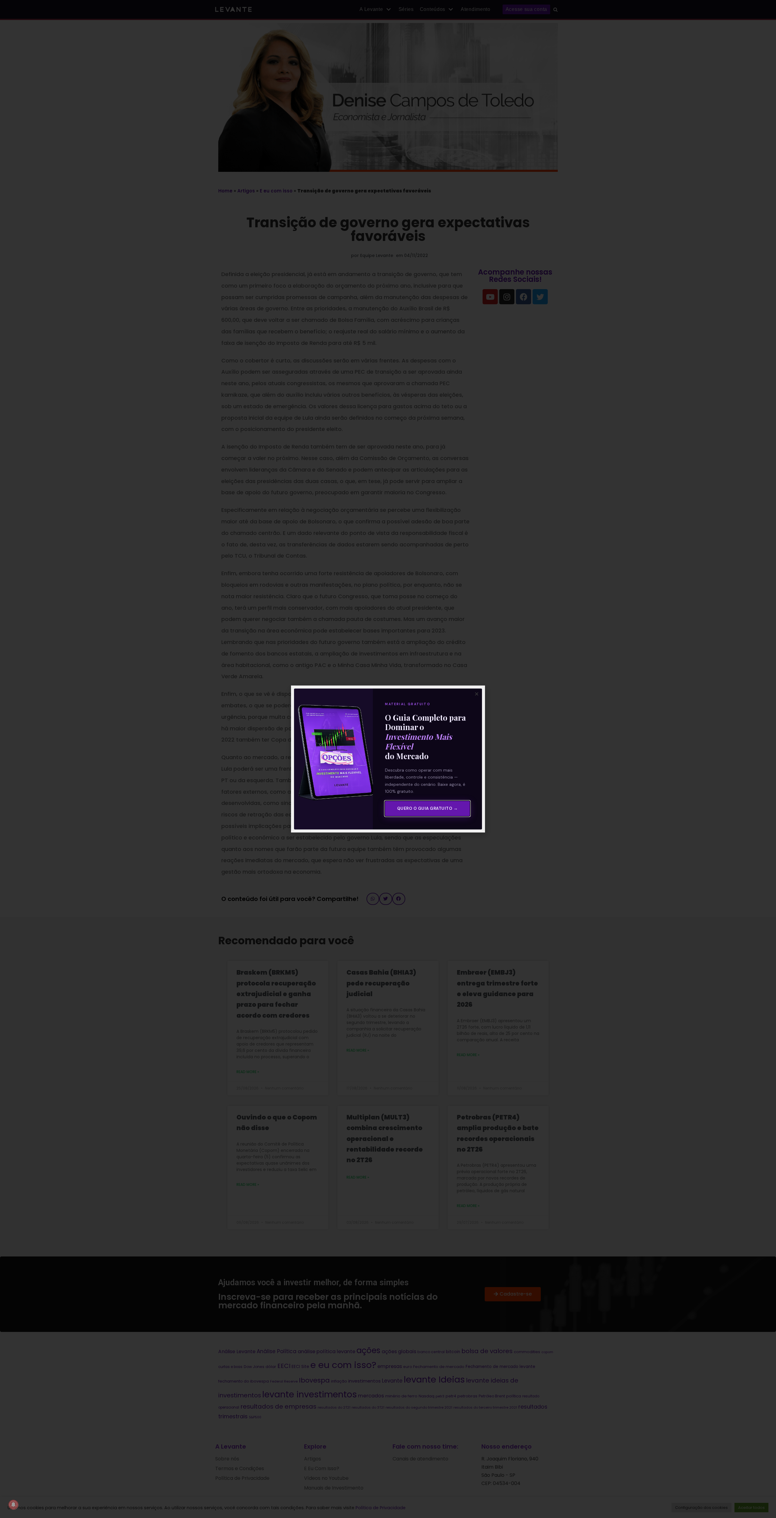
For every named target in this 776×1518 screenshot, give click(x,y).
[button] (476, 694)
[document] (388, 759)
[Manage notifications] (13, 1505)
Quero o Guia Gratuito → (427, 808)
